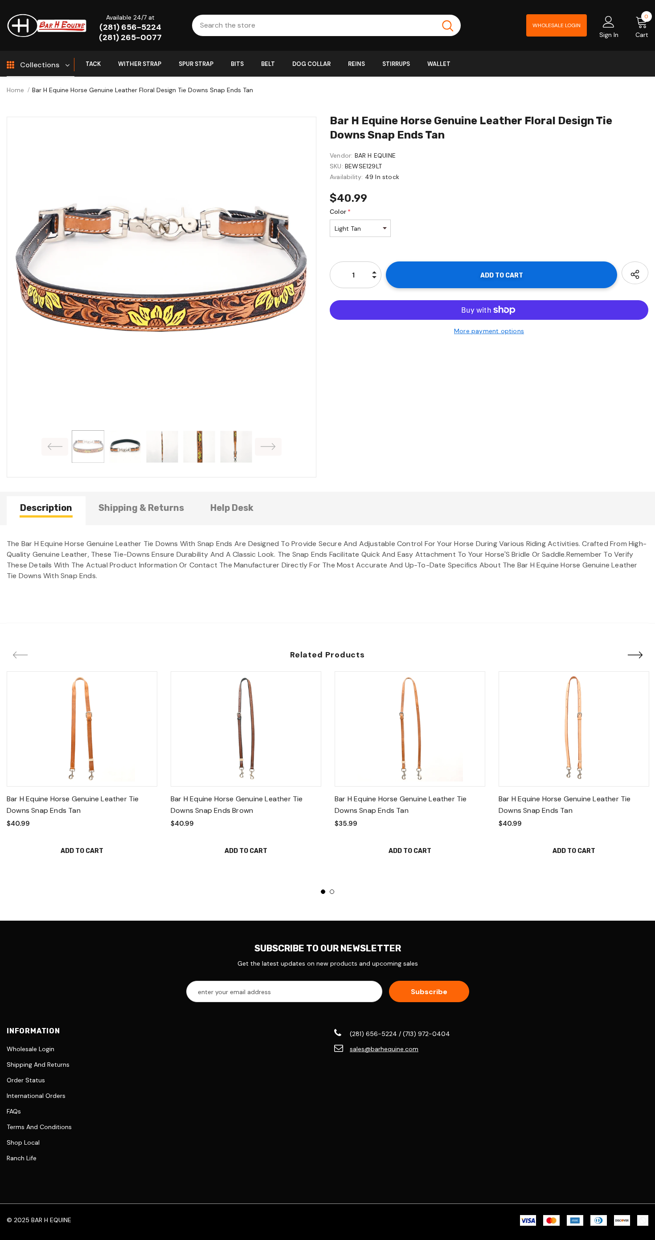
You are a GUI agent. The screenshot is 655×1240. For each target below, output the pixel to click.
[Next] (268, 447)
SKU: (336, 166)
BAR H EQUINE (375, 155)
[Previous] (54, 447)
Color (340, 212)
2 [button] (332, 891)
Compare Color (281, 388)
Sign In (608, 35)
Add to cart (82, 851)
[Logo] (47, 25)
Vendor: (341, 155)
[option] (161, 271)
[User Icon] (608, 21)
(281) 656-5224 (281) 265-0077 (130, 32)
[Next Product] (635, 656)
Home (15, 90)
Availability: (346, 177)
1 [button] (323, 891)
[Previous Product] (20, 656)
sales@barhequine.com (384, 1049)
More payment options (489, 331)
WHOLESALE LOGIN (556, 25)
